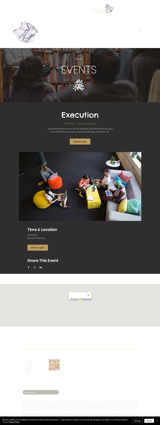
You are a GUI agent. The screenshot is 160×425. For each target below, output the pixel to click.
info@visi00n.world (104, 392)
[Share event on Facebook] (28, 267)
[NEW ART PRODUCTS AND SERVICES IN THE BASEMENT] (80, 3)
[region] (27, 37)
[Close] (157, 421)
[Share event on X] (35, 267)
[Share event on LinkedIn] (41, 267)
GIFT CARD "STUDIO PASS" (73, 367)
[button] (99, 10)
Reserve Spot (80, 141)
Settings (137, 421)
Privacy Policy (13, 422)
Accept (149, 421)
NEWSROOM (92, 367)
